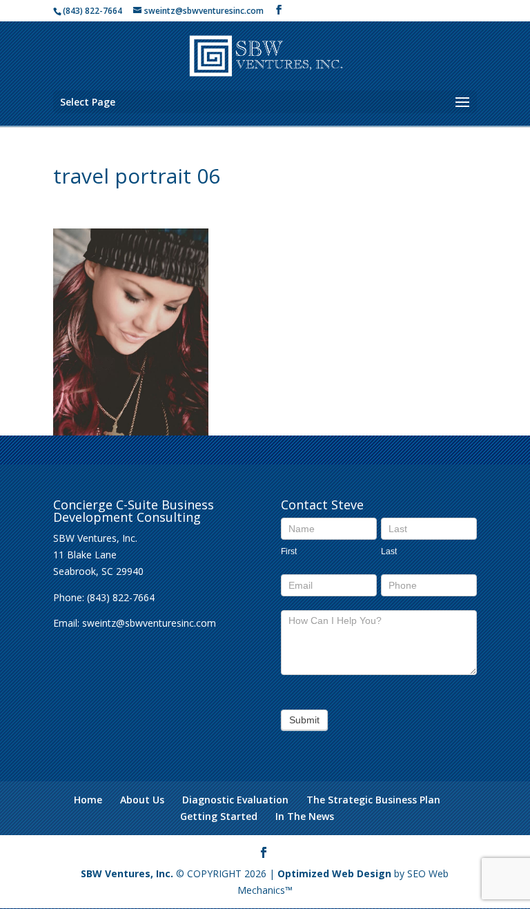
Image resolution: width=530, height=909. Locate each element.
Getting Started (218, 816)
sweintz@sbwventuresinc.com (149, 622)
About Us (142, 799)
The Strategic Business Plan (373, 799)
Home (88, 799)
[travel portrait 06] (130, 426)
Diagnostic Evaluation (235, 799)
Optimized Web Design (334, 873)
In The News (304, 816)
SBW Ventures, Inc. (127, 873)
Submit (304, 719)
